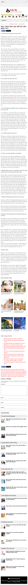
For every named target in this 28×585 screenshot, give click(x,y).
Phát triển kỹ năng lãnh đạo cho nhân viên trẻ (16, 419)
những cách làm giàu (11, 376)
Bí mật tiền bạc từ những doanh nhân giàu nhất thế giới (16, 461)
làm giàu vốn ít (4, 376)
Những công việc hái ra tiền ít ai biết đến (13, 338)
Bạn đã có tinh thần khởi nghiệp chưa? (16, 426)
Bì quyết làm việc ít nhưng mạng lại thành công (15, 559)
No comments (21, 24)
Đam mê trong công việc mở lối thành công (13, 354)
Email (2, 402)
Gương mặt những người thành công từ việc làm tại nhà (16, 453)
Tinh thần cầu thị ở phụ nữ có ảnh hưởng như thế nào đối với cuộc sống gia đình (16, 473)
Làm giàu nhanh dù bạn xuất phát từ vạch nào (14, 343)
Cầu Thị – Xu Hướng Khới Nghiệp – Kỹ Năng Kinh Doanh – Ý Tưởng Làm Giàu (15, 581)
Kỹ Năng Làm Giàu (13, 24)
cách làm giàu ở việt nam (20, 370)
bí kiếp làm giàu (4, 369)
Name (2, 397)
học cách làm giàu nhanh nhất (7, 372)
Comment (3, 384)
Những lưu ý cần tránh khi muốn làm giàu (13, 345)
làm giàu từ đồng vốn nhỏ (20, 375)
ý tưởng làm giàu (20, 376)
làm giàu (14, 95)
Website (2, 407)
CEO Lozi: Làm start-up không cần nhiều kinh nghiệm (15, 567)
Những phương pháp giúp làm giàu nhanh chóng (15, 346)
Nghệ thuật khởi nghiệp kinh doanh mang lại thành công (15, 552)
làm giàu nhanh (11, 375)
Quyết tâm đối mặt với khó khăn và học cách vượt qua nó (16, 488)
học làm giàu (16, 372)
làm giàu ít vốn (21, 373)
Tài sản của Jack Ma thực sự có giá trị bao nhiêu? (16, 540)
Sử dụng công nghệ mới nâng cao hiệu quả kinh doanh (16, 499)
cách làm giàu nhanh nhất (9, 370)
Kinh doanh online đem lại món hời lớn (16, 506)
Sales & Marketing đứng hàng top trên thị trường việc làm (16, 435)
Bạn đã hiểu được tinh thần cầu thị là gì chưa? (16, 480)
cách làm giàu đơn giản (13, 369)
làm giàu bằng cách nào (12, 373)
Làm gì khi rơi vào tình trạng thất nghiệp (15, 533)
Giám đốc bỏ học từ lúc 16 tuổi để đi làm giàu (16, 446)
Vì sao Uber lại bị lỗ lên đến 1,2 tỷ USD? (13, 360)
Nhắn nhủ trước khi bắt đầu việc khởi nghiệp (16, 525)
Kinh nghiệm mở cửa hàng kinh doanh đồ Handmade (16, 514)
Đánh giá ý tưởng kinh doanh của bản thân (13, 359)
